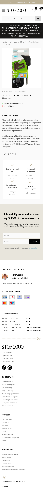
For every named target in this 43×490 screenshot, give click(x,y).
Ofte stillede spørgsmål (10, 397)
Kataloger (5, 486)
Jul (10, 42)
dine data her (33, 248)
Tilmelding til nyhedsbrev (10, 400)
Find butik (5, 426)
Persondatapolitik (8, 435)
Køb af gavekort (7, 406)
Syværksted (6, 460)
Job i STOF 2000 (7, 429)
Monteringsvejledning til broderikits (14, 469)
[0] (40, 10)
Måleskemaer (6, 457)
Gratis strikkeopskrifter (10, 454)
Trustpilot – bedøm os (9, 403)
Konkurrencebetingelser (10, 438)
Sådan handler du (7, 382)
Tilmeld (34, 242)
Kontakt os (5, 423)
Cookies (4, 432)
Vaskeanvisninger (8, 466)
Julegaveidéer (19, 42)
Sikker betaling (7, 388)
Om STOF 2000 (7, 419)
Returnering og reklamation (11, 394)
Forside (4, 42)
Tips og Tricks (6, 463)
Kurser (4, 441)
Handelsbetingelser (8, 385)
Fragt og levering (7, 391)
